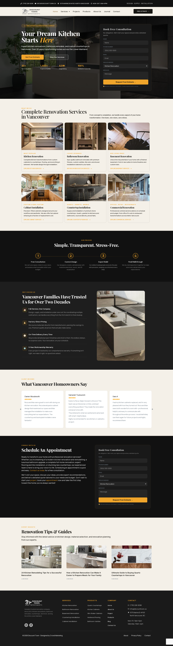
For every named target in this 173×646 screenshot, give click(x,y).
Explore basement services (119, 168)
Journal (107, 11)
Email (105, 54)
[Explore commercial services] (133, 219)
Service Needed (108, 62)
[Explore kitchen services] (43, 168)
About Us (97, 11)
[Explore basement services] (131, 168)
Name (105, 39)
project (33, 480)
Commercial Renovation (122, 207)
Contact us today (37, 470)
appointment (51, 480)
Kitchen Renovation (33, 156)
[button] (21, 409)
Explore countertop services (77, 219)
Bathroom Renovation (78, 156)
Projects (76, 11)
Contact (116, 11)
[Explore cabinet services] (43, 219)
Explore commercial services (120, 219)
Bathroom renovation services (78, 168)
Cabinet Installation (33, 207)
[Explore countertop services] (90, 219)
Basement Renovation (121, 156)
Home (55, 11)
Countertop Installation (78, 207)
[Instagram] (26, 625)
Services (64, 11)
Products (86, 11)
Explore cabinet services (32, 219)
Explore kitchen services (32, 168)
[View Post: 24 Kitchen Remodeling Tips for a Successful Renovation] (41, 556)
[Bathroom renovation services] (91, 168)
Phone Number (108, 47)
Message (106, 70)
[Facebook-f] (31, 625)
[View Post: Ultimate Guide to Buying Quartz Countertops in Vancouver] (132, 556)
